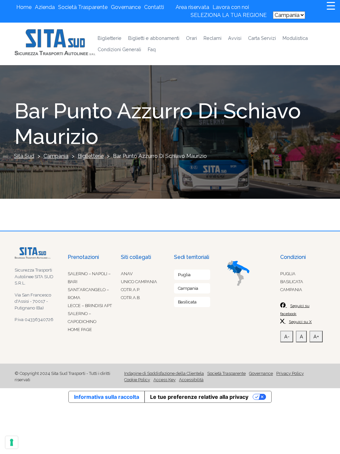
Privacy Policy (290, 373)
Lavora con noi (230, 7)
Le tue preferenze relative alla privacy (199, 397)
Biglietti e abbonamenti (153, 38)
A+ (316, 336)
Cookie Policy (137, 379)
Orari (191, 38)
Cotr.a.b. (130, 297)
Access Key (164, 379)
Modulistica (295, 38)
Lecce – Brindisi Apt (90, 305)
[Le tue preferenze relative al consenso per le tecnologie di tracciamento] (11, 442)
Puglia (184, 274)
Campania (188, 288)
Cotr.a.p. (130, 289)
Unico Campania (139, 281)
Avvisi (234, 38)
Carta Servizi (262, 38)
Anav (127, 273)
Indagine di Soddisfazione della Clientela (164, 373)
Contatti (154, 7)
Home (24, 7)
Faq (152, 49)
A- (287, 336)
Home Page (80, 329)
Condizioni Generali (119, 49)
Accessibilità (191, 379)
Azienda (45, 7)
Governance (126, 7)
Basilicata (187, 301)
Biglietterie (110, 38)
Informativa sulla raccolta (106, 397)
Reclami (212, 38)
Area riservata (192, 7)
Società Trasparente (83, 7)
